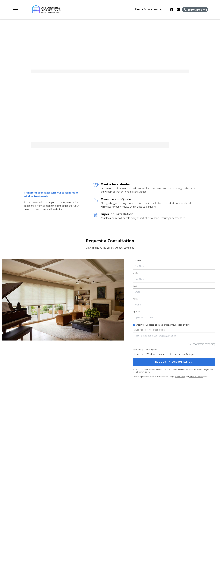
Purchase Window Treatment (151, 354)
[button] (15, 9)
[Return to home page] (70, 10)
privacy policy (144, 372)
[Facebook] (171, 9)
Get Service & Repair (184, 354)
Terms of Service (196, 376)
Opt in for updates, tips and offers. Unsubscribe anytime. (163, 324)
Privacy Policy (180, 376)
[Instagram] (178, 9)
